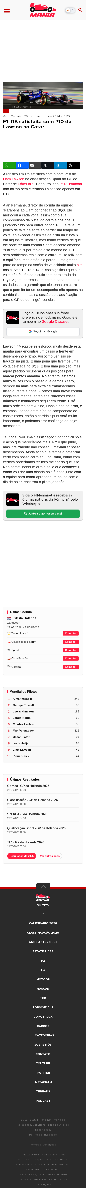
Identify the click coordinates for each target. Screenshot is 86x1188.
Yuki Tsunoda (71, 184)
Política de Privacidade (43, 1135)
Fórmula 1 (26, 184)
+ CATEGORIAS (43, 1035)
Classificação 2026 (43, 932)
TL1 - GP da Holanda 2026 (25, 842)
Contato (43, 1054)
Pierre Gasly (21, 756)
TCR (43, 998)
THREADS (43, 1091)
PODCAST (43, 1101)
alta (80, 265)
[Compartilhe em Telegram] (60, 165)
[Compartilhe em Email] (35, 165)
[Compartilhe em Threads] (73, 165)
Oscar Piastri (21, 736)
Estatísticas (43, 951)
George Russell (23, 705)
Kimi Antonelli (22, 698)
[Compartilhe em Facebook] (22, 165)
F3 (43, 970)
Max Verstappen (24, 730)
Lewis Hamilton (23, 711)
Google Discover (55, 321)
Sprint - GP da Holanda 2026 (27, 814)
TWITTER (43, 1073)
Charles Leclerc (23, 724)
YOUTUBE (43, 1063)
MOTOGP (43, 979)
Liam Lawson (13, 179)
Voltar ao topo (43, 888)
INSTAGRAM (43, 1082)
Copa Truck (43, 1017)
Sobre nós (43, 1045)
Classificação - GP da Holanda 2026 (32, 800)
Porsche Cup (43, 1007)
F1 (6, 111)
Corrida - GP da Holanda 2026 (28, 786)
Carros (43, 1026)
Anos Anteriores (43, 942)
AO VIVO (43, 904)
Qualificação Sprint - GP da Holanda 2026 (36, 828)
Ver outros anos (50, 856)
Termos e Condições (43, 1144)
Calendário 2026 (43, 923)
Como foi (70, 633)
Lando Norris (22, 717)
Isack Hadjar (21, 743)
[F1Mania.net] (43, 10)
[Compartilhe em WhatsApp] (9, 165)
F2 (43, 960)
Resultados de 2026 (22, 856)
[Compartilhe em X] (47, 165)
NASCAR (43, 988)
